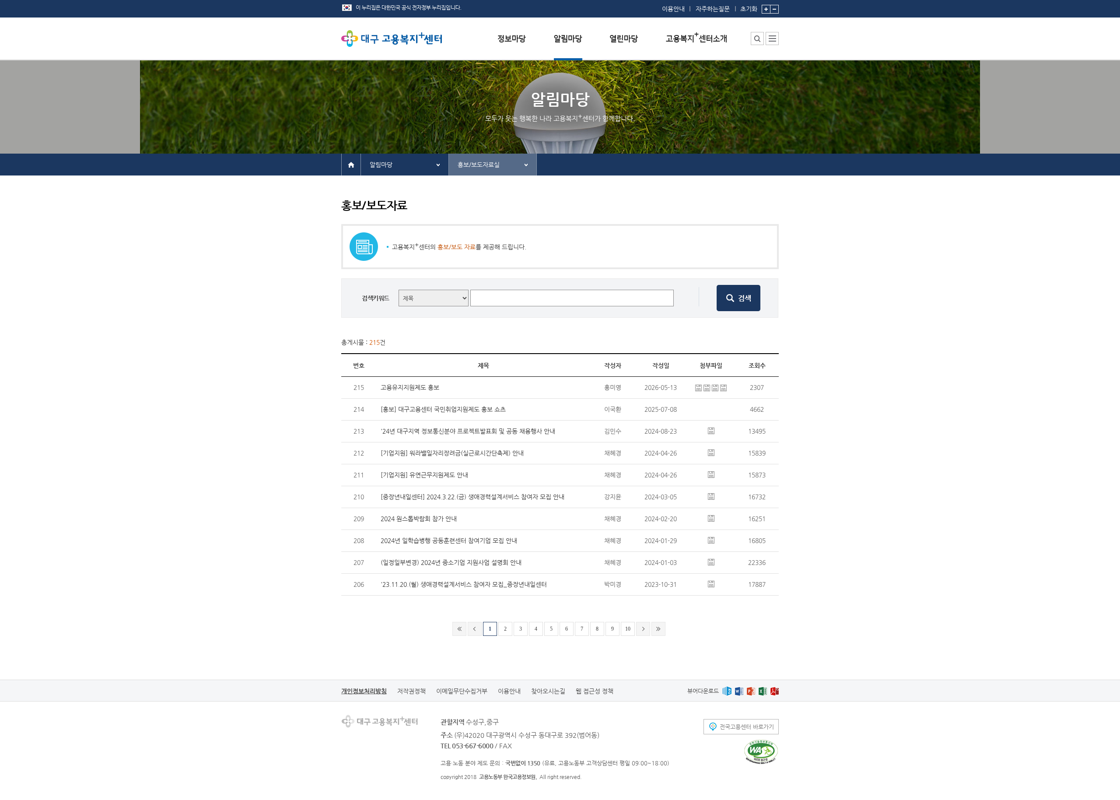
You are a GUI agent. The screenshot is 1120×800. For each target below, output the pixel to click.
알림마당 (381, 164)
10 (627, 629)
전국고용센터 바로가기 (747, 726)
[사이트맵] (772, 38)
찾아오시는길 (548, 691)
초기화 (748, 8)
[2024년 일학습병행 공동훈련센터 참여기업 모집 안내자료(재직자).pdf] (711, 539)
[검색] (738, 298)
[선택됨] (568, 45)
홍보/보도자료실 (479, 164)
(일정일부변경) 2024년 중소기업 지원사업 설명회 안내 (451, 562)
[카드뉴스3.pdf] (716, 387)
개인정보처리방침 (364, 691)
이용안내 (673, 8)
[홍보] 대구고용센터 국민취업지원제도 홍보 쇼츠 (443, 409)
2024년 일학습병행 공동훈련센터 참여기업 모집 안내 (449, 540)
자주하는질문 (713, 8)
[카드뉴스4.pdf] (723, 387)
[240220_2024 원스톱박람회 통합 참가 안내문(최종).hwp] (711, 517)
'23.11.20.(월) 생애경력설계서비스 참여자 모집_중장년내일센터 (464, 584)
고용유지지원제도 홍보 (410, 387)
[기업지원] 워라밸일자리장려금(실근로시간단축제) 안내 (452, 452)
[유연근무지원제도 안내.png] (711, 473)
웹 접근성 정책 (594, 691)
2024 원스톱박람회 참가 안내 (419, 518)
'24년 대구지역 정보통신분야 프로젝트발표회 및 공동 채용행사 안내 (468, 431)
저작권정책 (411, 691)
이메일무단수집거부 (461, 691)
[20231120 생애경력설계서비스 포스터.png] (711, 583)
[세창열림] (761, 752)
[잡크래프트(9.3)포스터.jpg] (711, 430)
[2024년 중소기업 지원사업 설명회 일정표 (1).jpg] (711, 561)
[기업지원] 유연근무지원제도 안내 (424, 474)
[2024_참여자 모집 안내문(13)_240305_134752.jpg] (711, 495)
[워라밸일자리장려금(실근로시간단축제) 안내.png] (711, 452)
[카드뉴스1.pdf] (699, 387)
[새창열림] (727, 691)
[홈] (351, 164)
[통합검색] (757, 38)
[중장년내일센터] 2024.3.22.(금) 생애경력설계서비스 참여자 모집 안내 (472, 496)
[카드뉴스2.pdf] (708, 387)
